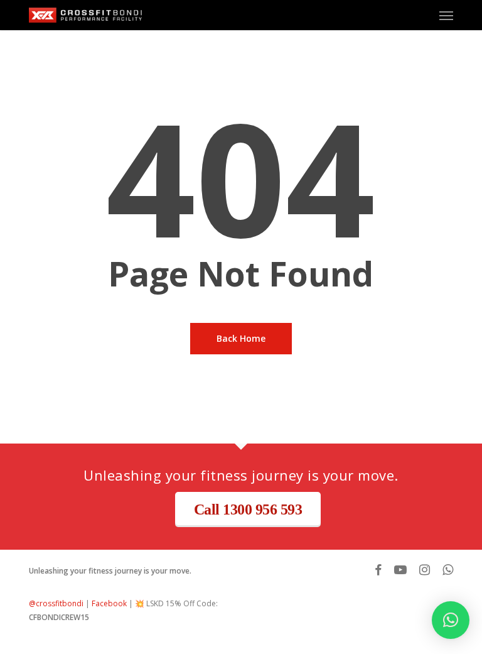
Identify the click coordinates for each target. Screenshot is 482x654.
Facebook (109, 603)
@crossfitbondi (56, 603)
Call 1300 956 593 (248, 509)
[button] (446, 15)
